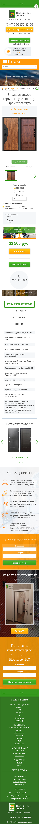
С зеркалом (19, 735)
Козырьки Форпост (19, 776)
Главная (4, 88)
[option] (19, 175)
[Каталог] (5, 61)
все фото (19, 631)
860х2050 (20, 188)
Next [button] (35, 172)
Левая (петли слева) (10, 207)
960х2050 (20, 191)
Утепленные (19, 756)
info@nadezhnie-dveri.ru (20, 44)
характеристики (19, 304)
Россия (19, 763)
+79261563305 (19, 280)
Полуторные (19, 750)
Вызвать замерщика (19, 40)
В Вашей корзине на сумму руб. (19, 51)
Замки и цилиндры (19, 782)
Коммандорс (19, 718)
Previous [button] (2, 442)
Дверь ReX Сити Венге (19, 457)
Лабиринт (19, 712)
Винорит (19, 730)
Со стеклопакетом (19, 753)
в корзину (19, 251)
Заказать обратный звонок (19, 29)
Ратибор (19, 707)
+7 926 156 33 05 (21, 24)
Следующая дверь (18, 113)
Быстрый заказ (19, 264)
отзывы (19, 324)
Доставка (19, 311)
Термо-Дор (14, 88)
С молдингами (19, 743)
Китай (19, 765)
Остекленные (19, 733)
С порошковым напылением (19, 727)
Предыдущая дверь (21, 109)
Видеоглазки (19, 784)
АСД (19, 710)
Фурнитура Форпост (19, 779)
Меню (20, 4)
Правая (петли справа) (27, 207)
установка (20, 317)
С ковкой (19, 738)
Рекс (19, 715)
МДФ (19, 741)
